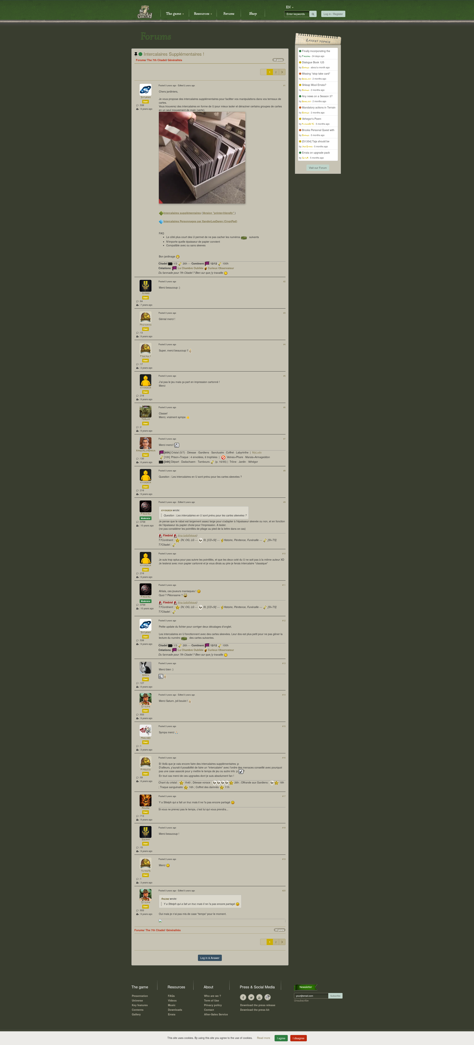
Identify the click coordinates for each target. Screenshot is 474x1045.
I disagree (298, 1038)
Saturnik (146, 97)
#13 (284, 663)
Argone (145, 808)
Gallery (136, 1014)
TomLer (145, 419)
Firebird (146, 514)
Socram (145, 839)
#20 (284, 890)
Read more (264, 1038)
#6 (284, 407)
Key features (140, 1005)
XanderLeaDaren (145, 450)
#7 (284, 438)
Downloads (175, 1009)
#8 (284, 470)
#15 (284, 726)
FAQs (171, 996)
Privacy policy (213, 1005)
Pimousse (146, 769)
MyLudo (257, 452)
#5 (284, 375)
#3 (284, 312)
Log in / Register (333, 14)
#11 (284, 584)
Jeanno (145, 293)
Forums (228, 14)
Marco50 (145, 738)
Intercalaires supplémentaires (182, 213)
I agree (281, 1038)
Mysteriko (145, 325)
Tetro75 (145, 871)
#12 (284, 620)
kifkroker (145, 387)
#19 (284, 859)
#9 (284, 501)
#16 (284, 757)
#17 (284, 796)
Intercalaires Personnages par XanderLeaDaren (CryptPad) (200, 221)
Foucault (145, 356)
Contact (209, 1009)
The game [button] (174, 14)
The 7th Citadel (156, 60)
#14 (284, 694)
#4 (284, 344)
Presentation (140, 996)
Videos (172, 1000)
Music (172, 1005)
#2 (284, 281)
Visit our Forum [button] (318, 168)
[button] (290, 7)
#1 (284, 85)
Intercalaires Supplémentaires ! (173, 54)
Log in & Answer (209, 958)
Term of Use (211, 1000)
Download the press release (257, 1005)
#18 (284, 827)
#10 (284, 553)
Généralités (175, 60)
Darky (145, 675)
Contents (137, 1009)
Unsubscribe (301, 1000)
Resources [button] (202, 14)
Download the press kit (254, 1009)
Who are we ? (212, 996)
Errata (171, 1014)
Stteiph (145, 706)
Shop (253, 14)
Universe (137, 1000)
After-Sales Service (216, 1014)
